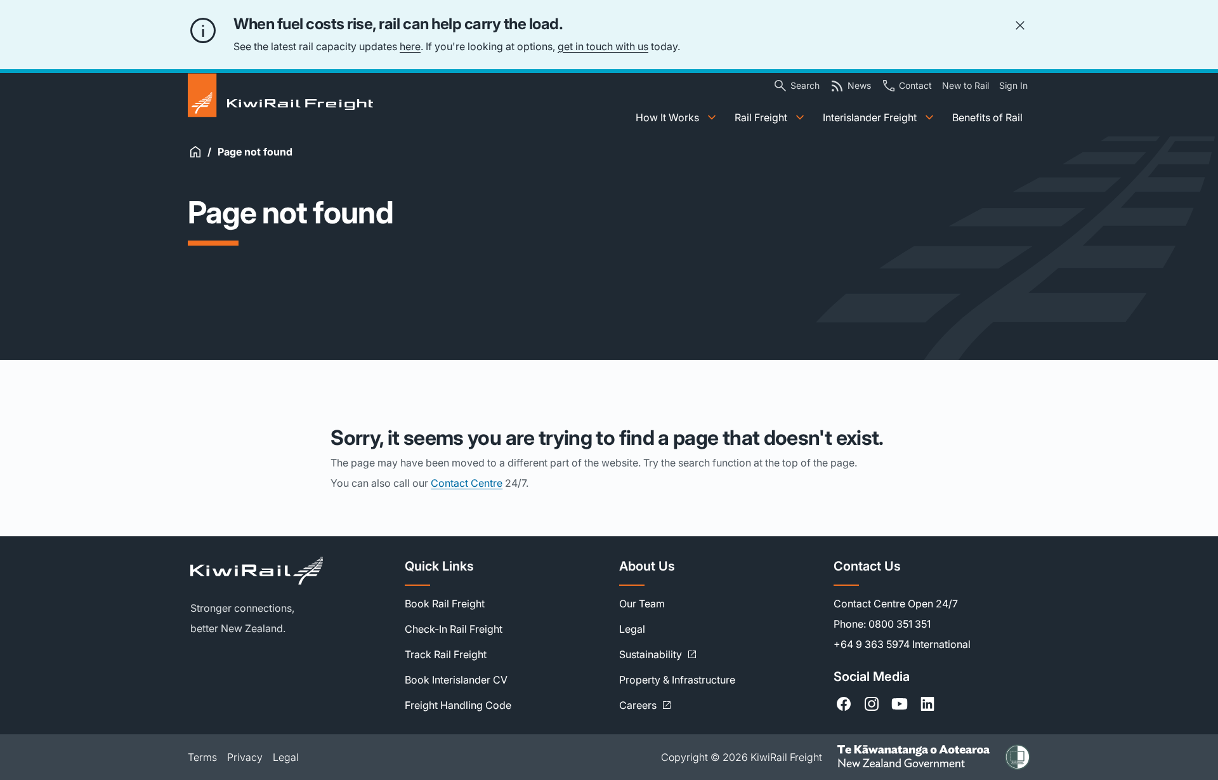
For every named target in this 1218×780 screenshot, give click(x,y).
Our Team (642, 603)
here (410, 46)
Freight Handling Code (458, 705)
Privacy (245, 757)
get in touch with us (603, 46)
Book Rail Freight (445, 603)
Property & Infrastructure (677, 679)
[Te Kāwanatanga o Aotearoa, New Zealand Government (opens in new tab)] (913, 757)
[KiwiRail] (287, 571)
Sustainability (658, 654)
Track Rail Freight (446, 654)
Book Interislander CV (456, 679)
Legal (632, 629)
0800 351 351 (899, 624)
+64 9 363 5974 (872, 644)
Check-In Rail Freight (453, 629)
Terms (202, 757)
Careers (645, 705)
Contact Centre (466, 483)
